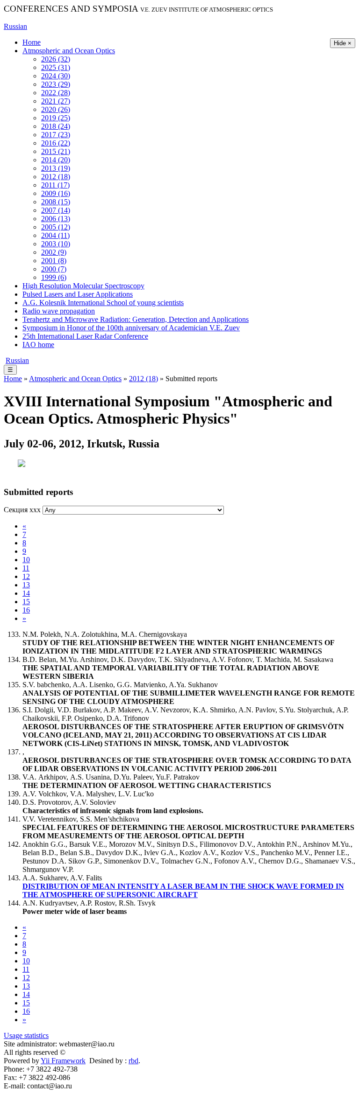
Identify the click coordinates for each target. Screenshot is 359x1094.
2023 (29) (55, 84)
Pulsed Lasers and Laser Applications (77, 294)
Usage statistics (26, 1035)
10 (26, 560)
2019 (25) (55, 118)
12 (26, 576)
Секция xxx (22, 510)
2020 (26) (55, 109)
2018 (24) (55, 126)
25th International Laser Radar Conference (85, 336)
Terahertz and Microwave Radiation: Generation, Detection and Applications (135, 319)
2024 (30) (55, 76)
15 (26, 602)
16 (26, 610)
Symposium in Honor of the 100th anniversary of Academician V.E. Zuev (131, 328)
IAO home (38, 344)
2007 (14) (55, 210)
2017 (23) (55, 135)
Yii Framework (63, 1061)
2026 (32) (55, 59)
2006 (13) (55, 219)
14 (26, 593)
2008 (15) (55, 202)
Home (31, 42)
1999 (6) (53, 277)
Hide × (343, 43)
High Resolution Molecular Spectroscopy (83, 286)
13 (26, 585)
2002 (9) (53, 252)
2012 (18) (55, 177)
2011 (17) (55, 185)
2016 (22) (55, 143)
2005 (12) (55, 227)
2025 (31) (55, 67)
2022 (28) (55, 93)
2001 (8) (53, 261)
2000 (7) (53, 269)
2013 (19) (55, 168)
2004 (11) (55, 235)
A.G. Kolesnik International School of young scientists (103, 303)
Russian (15, 26)
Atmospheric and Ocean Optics (68, 51)
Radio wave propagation (58, 311)
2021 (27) (55, 101)
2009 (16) (55, 193)
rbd (133, 1061)
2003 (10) (55, 244)
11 (25, 568)
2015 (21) (55, 151)
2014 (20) (55, 160)
